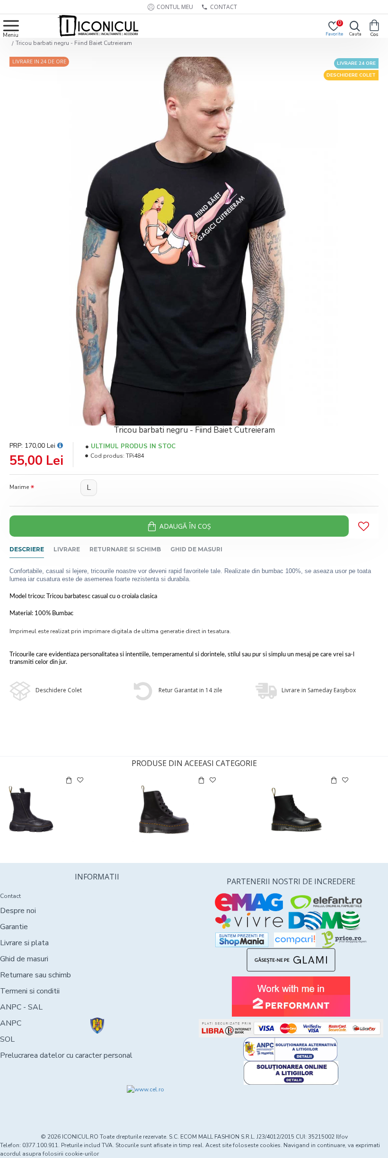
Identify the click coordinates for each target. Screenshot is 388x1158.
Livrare (66, 549)
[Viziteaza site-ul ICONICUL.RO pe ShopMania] (241, 939)
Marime (19, 487)
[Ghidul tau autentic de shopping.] (295, 939)
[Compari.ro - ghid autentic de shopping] (48, 1102)
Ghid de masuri (196, 549)
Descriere (26, 549)
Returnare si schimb (125, 549)
